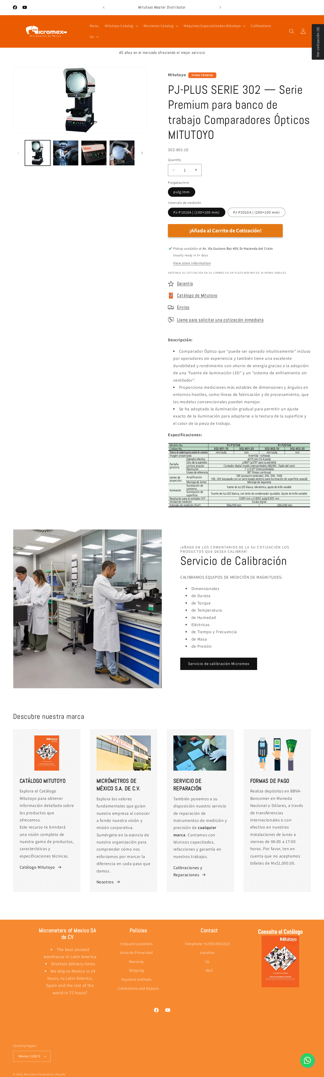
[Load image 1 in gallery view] (38, 153)
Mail (209, 970)
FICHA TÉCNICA (202, 75)
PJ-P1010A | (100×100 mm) (196, 212)
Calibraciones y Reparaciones (187, 871)
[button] (121, 25)
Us (207, 961)
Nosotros (105, 882)
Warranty (136, 961)
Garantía (185, 283)
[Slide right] (142, 153)
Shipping (136, 970)
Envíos (183, 307)
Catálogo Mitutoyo (37, 867)
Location (207, 952)
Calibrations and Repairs (138, 988)
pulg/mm (181, 191)
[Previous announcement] (103, 8)
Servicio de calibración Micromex (218, 663)
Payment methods (136, 979)
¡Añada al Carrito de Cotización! (225, 230)
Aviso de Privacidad (136, 952)
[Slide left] (18, 153)
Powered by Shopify (51, 1074)
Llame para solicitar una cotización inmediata (220, 320)
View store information (192, 262)
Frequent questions (136, 943)
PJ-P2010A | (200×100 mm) (256, 212)
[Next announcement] (220, 8)
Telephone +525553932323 (207, 943)
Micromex (30, 1074)
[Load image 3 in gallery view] (94, 153)
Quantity (174, 159)
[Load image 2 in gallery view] (66, 153)
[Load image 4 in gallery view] (122, 153)
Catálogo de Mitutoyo (197, 295)
